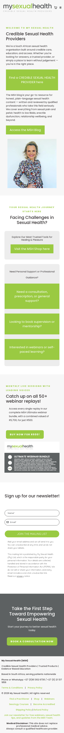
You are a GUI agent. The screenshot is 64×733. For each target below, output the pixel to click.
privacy (20, 576)
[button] (60, 7)
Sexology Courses (19, 704)
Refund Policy (41, 709)
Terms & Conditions (12, 687)
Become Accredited (44, 704)
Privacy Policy (35, 687)
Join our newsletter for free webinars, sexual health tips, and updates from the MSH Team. (32, 716)
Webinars (49, 698)
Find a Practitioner (19, 698)
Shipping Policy (24, 709)
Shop (36, 698)
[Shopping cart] (55, 7)
